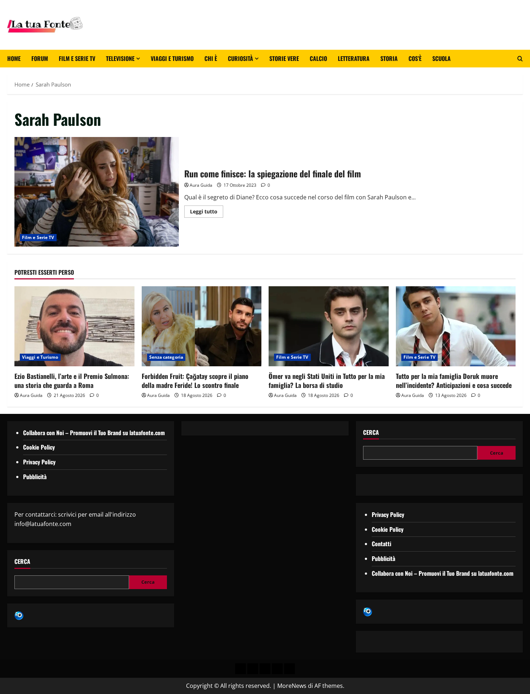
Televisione (120, 58)
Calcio (318, 58)
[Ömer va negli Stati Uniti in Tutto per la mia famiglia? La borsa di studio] (329, 326)
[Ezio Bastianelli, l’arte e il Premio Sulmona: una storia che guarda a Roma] (74, 326)
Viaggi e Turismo (172, 58)
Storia (389, 58)
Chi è (210, 58)
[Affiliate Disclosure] (277, 668)
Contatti (381, 543)
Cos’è (414, 58)
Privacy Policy (39, 461)
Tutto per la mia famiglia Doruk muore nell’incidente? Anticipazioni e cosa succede (454, 380)
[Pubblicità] (265, 668)
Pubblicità (35, 476)
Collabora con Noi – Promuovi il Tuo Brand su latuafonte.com (94, 432)
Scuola (441, 58)
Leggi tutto (206, 210)
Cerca (22, 561)
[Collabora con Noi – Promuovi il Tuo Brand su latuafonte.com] (252, 668)
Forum (39, 58)
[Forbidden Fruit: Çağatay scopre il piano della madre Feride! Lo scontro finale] (202, 326)
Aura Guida (201, 185)
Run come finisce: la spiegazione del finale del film (96, 192)
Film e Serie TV (77, 58)
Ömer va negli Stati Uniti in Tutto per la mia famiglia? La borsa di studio (327, 380)
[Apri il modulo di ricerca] (520, 59)
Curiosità (240, 58)
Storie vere (284, 58)
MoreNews (291, 686)
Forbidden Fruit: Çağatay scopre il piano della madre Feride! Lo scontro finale (195, 380)
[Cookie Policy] (289, 668)
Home (14, 58)
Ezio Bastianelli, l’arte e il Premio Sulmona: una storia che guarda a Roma (71, 380)
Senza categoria (166, 357)
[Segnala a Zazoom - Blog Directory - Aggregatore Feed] (18, 615)
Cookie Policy (39, 447)
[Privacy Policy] (240, 668)
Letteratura (354, 58)
